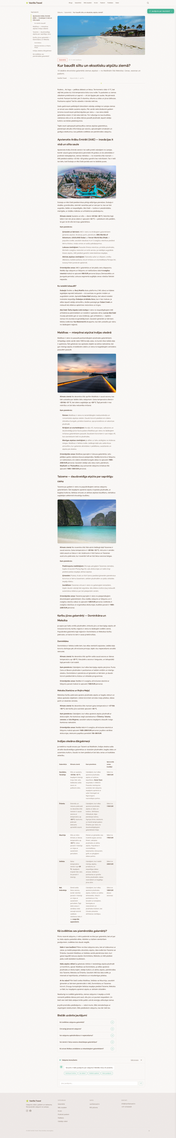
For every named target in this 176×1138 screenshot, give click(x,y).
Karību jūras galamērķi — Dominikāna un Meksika (41, 38)
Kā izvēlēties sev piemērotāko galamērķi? (41, 55)
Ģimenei (74, 1073)
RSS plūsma (94, 1107)
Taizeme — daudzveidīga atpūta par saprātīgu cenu (42, 33)
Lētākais (82, 1073)
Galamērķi (78, 3)
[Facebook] (30, 1111)
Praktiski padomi (63, 1114)
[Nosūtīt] (141, 1083)
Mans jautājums (93, 1073)
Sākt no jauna (134, 1060)
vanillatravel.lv (95, 1104)
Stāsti (117, 3)
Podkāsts (110, 3)
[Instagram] (27, 1111)
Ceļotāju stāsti (63, 1121)
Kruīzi (96, 3)
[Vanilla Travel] (34, 3)
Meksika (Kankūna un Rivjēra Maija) (42, 46)
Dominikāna (37, 43)
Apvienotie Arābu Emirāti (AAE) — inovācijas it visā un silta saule (42, 18)
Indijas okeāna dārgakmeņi (42, 51)
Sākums (60, 12)
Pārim (67, 1073)
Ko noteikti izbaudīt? (40, 23)
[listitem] (87, 1022)
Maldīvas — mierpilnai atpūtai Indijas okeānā (40, 27)
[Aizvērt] (141, 1060)
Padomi (102, 3)
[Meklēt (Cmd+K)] (148, 3)
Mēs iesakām (88, 3)
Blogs (70, 3)
